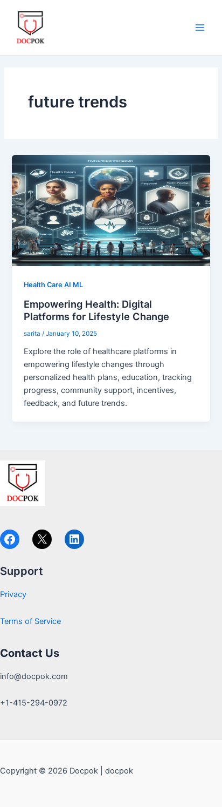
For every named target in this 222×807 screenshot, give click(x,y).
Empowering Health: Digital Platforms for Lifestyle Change (96, 310)
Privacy (13, 594)
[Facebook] (9, 539)
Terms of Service (30, 621)
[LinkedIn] (74, 539)
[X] (42, 539)
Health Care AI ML (53, 285)
